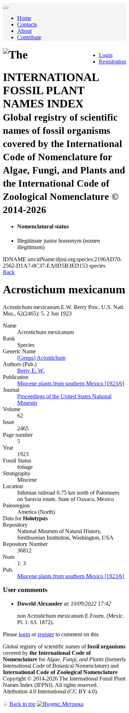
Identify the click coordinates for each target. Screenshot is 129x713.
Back (9, 272)
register (46, 634)
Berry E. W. (30, 371)
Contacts (27, 24)
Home (24, 18)
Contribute (29, 37)
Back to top (22, 704)
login (24, 634)
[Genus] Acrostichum (41, 358)
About (24, 31)
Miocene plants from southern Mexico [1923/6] (70, 383)
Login (106, 55)
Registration (112, 62)
